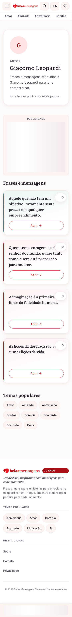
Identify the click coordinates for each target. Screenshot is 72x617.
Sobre (7, 551)
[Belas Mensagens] (25, 6)
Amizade (23, 16)
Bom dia (30, 415)
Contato (8, 561)
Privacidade (11, 570)
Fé (50, 528)
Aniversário (43, 16)
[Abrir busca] (44, 6)
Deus (30, 425)
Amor (8, 16)
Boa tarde (50, 415)
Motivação (34, 528)
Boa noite (13, 425)
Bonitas (61, 16)
